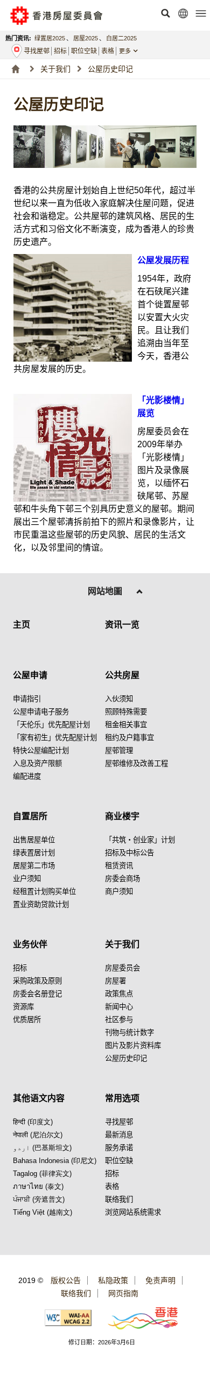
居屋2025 (85, 38)
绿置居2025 (49, 38)
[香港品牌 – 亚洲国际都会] (136, 1317)
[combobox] (133, 51)
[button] (165, 13)
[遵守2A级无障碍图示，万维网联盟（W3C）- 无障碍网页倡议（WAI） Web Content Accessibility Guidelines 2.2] (68, 1317)
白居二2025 (121, 38)
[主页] (15, 69)
